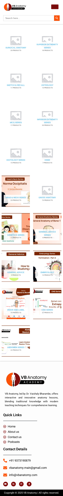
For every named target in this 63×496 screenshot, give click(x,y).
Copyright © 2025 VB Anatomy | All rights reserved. (31, 492)
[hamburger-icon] (54, 6)
